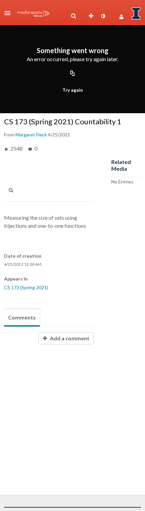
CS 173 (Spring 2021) (26, 287)
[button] (9, 13)
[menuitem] (73, 16)
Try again (72, 90)
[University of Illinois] (136, 13)
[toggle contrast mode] (102, 16)
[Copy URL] (72, 73)
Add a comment (69, 338)
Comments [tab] (22, 317)
